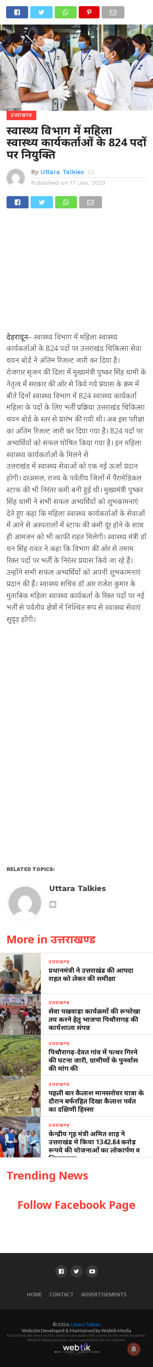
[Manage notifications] (133, 1349)
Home (34, 1294)
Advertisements (103, 1294)
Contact (61, 1294)
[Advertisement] (77, 274)
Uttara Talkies (62, 172)
